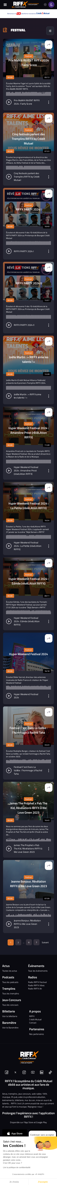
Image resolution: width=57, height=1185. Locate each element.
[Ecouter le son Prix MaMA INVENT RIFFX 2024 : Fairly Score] (9, 102)
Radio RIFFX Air (35, 988)
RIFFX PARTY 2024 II (24, 325)
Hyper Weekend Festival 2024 (26, 696)
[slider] (28, 94)
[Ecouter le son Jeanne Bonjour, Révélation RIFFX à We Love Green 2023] (9, 924)
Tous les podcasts (10, 982)
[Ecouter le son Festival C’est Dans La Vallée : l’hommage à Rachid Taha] (9, 771)
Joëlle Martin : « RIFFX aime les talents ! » (27, 396)
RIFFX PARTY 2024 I (24, 251)
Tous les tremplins (10, 993)
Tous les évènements (38, 970)
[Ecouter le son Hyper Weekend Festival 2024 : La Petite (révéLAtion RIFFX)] (9, 546)
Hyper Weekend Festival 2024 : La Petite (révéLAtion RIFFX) (27, 546)
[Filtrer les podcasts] (50, 31)
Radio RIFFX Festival (37, 982)
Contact (32, 1022)
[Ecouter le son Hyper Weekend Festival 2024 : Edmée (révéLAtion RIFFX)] (9, 621)
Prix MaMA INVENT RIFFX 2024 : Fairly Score (27, 102)
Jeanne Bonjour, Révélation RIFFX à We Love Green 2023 (27, 924)
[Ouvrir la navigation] (5, 5)
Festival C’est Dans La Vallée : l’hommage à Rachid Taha (28, 771)
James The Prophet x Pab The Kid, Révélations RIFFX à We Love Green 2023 (28, 849)
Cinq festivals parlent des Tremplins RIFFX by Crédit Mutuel (27, 177)
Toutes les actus (9, 970)
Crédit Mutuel (35, 1019)
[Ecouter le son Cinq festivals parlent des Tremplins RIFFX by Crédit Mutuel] (9, 177)
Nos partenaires (36, 1034)
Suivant (45, 942)
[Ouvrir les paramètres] (48, 102)
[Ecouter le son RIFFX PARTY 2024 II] (9, 325)
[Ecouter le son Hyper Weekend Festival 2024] (9, 696)
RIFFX (32, 1016)
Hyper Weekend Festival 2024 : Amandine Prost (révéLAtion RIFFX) (26, 471)
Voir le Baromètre (10, 1027)
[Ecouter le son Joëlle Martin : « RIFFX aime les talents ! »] (9, 396)
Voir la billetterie (9, 1016)
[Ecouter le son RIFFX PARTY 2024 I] (9, 251)
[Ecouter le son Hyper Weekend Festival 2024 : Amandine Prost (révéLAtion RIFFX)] (9, 471)
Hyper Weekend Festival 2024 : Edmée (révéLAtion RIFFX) (27, 621)
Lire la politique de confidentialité (16, 1167)
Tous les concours (10, 1004)
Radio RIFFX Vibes (36, 985)
